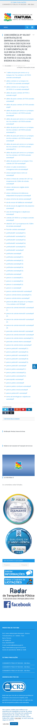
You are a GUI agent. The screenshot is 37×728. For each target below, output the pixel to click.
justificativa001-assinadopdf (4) (16, 243)
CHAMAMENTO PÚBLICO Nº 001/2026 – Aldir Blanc (16, 670)
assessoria (15, 697)
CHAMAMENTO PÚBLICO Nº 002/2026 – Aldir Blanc (18, 4)
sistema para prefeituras (25, 695)
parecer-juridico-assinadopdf (15, 383)
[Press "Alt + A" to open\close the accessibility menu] (34, 366)
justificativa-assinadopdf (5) (14, 271)
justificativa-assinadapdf (13, 253)
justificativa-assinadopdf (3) (14, 264)
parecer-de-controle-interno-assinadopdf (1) (19, 338)
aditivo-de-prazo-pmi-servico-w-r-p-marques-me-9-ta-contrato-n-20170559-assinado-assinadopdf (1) (20, 146)
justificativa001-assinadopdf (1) (16, 233)
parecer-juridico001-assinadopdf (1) (17, 348)
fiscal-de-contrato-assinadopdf (15, 229)
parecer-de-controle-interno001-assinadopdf (20, 335)
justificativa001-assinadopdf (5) (16, 247)
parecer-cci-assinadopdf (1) (14, 277)
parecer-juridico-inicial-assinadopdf (17, 390)
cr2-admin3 (8, 66)
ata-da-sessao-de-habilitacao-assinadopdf (19, 202)
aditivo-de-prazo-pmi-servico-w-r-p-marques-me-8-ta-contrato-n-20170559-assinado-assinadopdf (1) (20, 129)
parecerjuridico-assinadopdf (14, 379)
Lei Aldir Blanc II (9, 477)
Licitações (20, 67)
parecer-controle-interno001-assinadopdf (19, 291)
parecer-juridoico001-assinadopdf (16, 393)
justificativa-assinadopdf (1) (14, 257)
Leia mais (18, 718)
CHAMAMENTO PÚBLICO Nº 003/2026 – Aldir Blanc (16, 663)
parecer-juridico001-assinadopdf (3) (17, 355)
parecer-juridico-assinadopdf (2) (16, 372)
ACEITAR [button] (14, 723)
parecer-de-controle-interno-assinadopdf (18, 345)
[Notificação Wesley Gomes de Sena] (18, 428)
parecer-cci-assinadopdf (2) (14, 281)
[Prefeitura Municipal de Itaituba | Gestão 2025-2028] (18, 17)
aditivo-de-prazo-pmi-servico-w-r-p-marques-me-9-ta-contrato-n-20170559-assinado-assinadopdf (20, 155)
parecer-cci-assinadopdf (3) (14, 284)
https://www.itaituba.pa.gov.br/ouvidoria (14, 647)
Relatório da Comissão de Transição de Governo (18, 446)
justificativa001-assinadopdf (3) (16, 240)
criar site (13, 695)
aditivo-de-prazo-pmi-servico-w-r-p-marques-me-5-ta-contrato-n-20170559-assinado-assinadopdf (20, 121)
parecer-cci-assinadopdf (13, 288)
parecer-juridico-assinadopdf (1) (16, 369)
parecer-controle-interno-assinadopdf (17, 298)
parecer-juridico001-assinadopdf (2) (17, 352)
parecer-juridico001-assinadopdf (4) (17, 359)
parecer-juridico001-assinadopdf (16, 366)
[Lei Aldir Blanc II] (18, 465)
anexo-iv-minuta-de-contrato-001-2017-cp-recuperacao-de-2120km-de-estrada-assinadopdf (19, 181)
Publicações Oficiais (29, 67)
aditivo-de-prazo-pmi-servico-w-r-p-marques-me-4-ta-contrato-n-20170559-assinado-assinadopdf (20, 113)
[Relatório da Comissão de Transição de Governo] (18, 442)
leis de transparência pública (10, 702)
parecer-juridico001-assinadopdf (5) (17, 362)
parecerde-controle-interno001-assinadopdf (19, 331)
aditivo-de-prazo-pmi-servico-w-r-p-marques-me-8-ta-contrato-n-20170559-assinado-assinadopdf (20, 138)
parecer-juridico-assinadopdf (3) (16, 376)
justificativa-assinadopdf (13, 274)
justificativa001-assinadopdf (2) (16, 236)
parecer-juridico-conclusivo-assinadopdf (18, 386)
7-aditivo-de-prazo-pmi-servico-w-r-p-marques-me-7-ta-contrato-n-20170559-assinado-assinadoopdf (18, 75)
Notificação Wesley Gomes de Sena (14, 431)
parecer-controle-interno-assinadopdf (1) (18, 295)
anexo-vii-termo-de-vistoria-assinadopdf (18, 199)
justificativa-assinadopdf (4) (14, 267)
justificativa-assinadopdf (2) (14, 260)
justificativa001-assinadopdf (15, 250)
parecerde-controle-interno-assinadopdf (18, 341)
